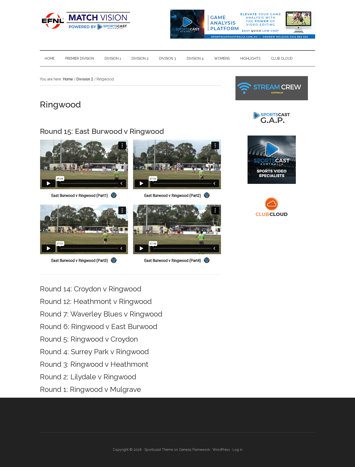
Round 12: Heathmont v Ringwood (96, 301)
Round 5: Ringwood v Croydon (89, 339)
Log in (237, 450)
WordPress (221, 450)
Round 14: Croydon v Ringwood (90, 289)
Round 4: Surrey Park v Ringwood (94, 351)
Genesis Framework (194, 450)
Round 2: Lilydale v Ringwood (88, 377)
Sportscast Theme (158, 450)
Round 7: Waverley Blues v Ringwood (101, 314)
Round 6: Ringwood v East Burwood (98, 326)
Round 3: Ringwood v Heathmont (94, 364)
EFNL (86, 20)
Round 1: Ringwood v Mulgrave (90, 389)
